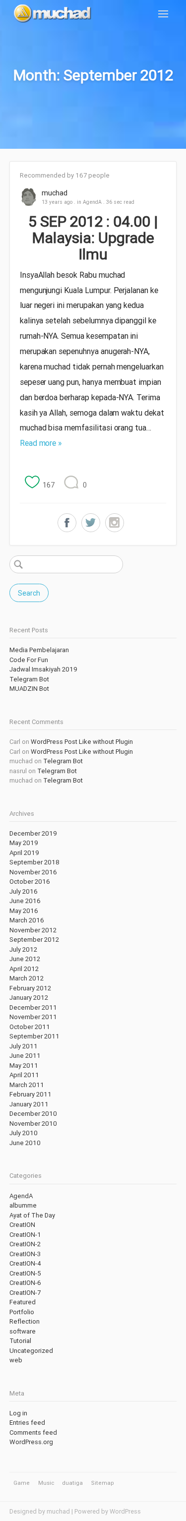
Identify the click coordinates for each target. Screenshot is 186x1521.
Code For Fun (28, 660)
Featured (22, 1302)
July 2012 (23, 949)
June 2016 (25, 901)
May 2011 (23, 1065)
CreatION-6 (25, 1282)
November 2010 (33, 1123)
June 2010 (25, 1143)
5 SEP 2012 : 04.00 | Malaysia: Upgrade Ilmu (93, 237)
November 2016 (33, 872)
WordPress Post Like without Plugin (82, 741)
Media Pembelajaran (39, 650)
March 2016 (26, 920)
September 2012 (34, 939)
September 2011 (34, 1036)
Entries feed (27, 1422)
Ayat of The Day (32, 1215)
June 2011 (25, 1055)
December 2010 (33, 1113)
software (22, 1331)
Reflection (24, 1321)
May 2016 (23, 911)
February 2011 (30, 1094)
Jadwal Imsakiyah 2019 (43, 669)
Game (21, 1482)
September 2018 (34, 862)
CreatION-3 (25, 1254)
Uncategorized (31, 1350)
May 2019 (23, 843)
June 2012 (24, 959)
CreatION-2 (25, 1244)
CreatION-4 (25, 1263)
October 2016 (29, 881)
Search (29, 593)
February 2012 (30, 988)
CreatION (22, 1224)
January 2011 (29, 1104)
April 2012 (24, 969)
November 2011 (33, 1017)
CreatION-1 (25, 1234)
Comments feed (33, 1432)
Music (46, 1482)
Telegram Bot (29, 679)
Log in (18, 1413)
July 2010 (23, 1133)
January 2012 (28, 997)
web (15, 1360)
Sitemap (102, 1482)
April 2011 (24, 1075)
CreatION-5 (25, 1273)
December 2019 (33, 833)
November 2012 (33, 930)
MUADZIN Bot (29, 688)
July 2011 (23, 1046)
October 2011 (29, 1027)
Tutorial (20, 1341)
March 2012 (26, 978)
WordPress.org (31, 1442)
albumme (23, 1205)
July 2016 (23, 891)
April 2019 (24, 853)
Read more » (41, 443)
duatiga (72, 1482)
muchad (54, 192)
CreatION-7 (25, 1292)
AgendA (92, 201)
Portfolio (21, 1312)
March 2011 (26, 1085)
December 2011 (33, 1007)
